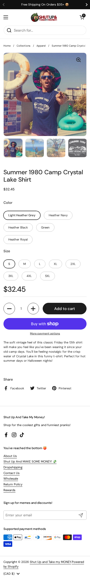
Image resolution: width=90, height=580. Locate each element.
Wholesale (10, 479)
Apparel (41, 45)
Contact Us (11, 473)
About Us (10, 456)
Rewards (9, 490)
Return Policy (12, 484)
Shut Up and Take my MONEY (50, 562)
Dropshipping (12, 467)
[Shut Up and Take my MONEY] (43, 17)
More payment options (45, 333)
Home (7, 45)
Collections (23, 45)
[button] (82, 17)
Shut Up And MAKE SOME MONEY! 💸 (30, 461)
